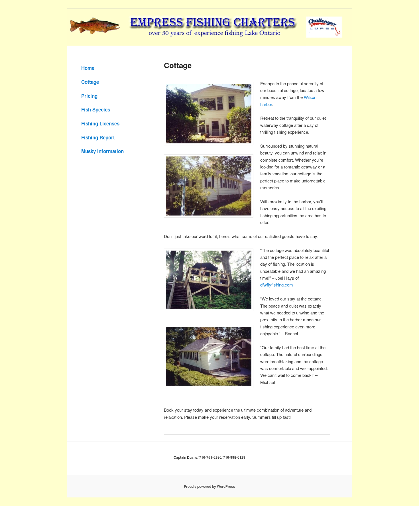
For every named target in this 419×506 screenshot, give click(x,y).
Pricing (89, 95)
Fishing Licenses (100, 123)
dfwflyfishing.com (276, 285)
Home (87, 67)
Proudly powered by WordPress (209, 486)
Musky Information (102, 151)
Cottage (90, 81)
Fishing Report (98, 137)
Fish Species (95, 109)
